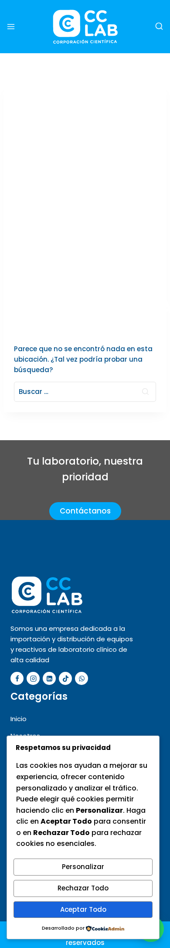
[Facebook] (17, 678)
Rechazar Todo (83, 888)
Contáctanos (85, 511)
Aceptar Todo (83, 909)
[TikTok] (65, 678)
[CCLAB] (85, 26)
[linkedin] (49, 678)
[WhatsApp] (81, 678)
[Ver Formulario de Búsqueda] (159, 26)
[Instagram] (33, 678)
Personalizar (83, 866)
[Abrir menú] (11, 26)
